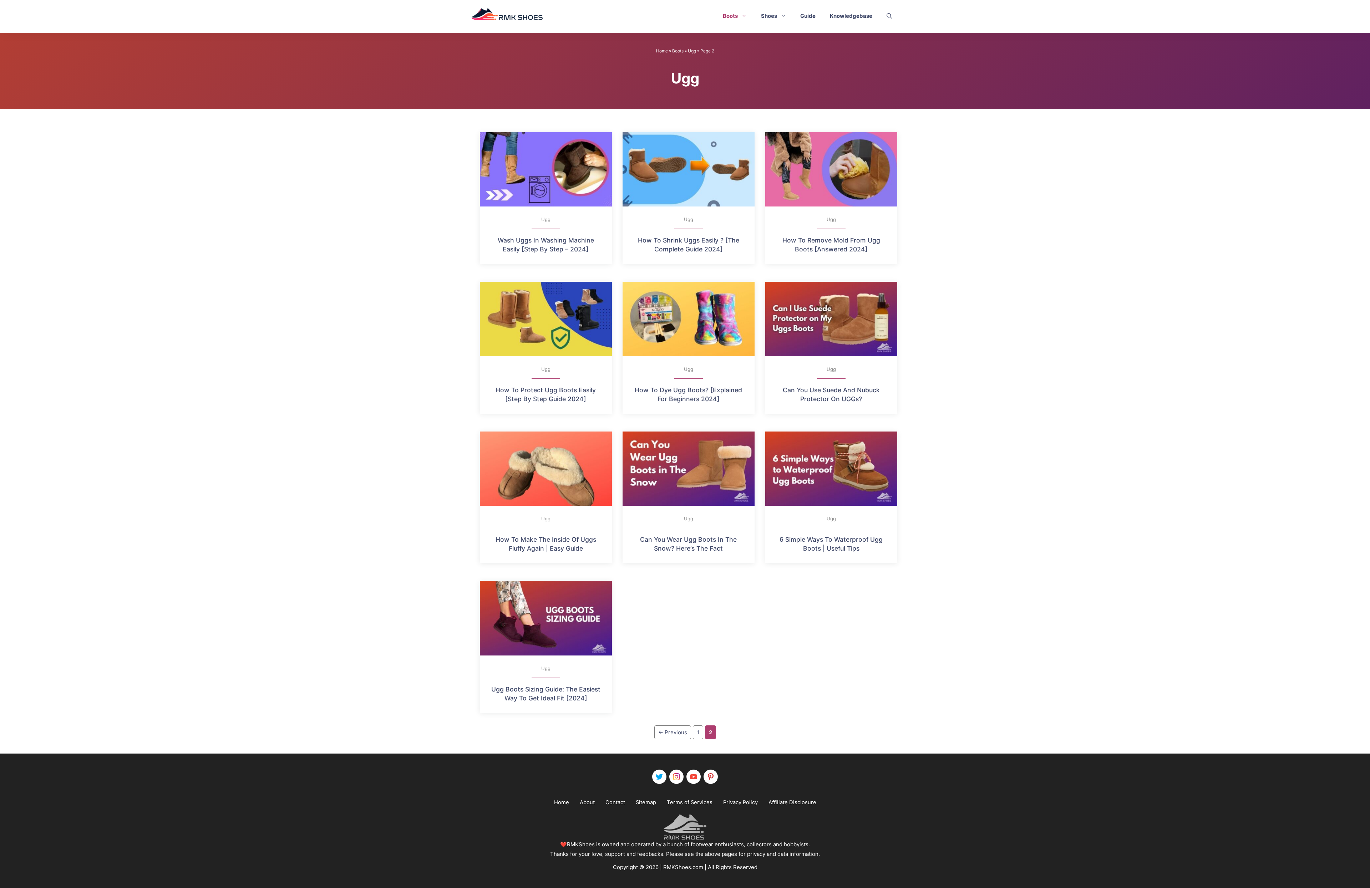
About (587, 802)
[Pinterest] (711, 777)
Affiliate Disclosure (792, 802)
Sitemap (646, 802)
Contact (615, 802)
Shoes (769, 15)
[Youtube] (693, 777)
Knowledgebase (851, 15)
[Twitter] (659, 777)
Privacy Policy (740, 802)
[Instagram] (676, 777)
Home (662, 50)
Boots (730, 15)
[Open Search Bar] (889, 16)
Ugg (692, 50)
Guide (808, 15)
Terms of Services (689, 802)
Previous (672, 732)
